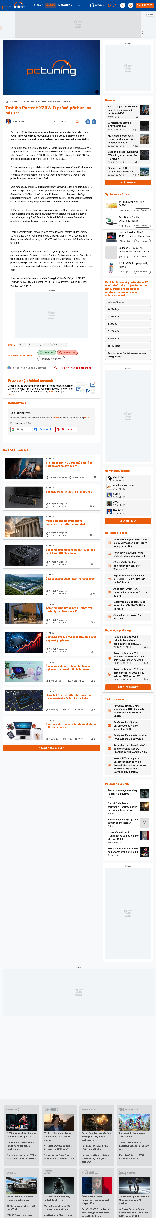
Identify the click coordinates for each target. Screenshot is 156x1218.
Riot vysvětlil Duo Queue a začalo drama (132, 1135)
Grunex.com (113, 855)
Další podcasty (128, 687)
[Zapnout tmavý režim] (130, 5)
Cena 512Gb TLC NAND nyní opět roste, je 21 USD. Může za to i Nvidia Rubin (95, 1212)
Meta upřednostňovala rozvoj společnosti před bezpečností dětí (67, 522)
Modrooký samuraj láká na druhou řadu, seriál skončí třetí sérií (57, 1136)
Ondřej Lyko (55, 710)
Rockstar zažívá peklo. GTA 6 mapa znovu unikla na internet (21, 1157)
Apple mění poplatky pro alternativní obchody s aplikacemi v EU (69, 609)
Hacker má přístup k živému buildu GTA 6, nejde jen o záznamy (95, 1158)
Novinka (16, 101)
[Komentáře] (77, 121)
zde (51, 391)
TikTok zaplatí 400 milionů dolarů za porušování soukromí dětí (69, 464)
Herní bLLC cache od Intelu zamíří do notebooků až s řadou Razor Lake (68, 697)
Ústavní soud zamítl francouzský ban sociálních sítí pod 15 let (123, 836)
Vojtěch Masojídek (58, 477)
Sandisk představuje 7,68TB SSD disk (69, 491)
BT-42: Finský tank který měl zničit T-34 (20, 1208)
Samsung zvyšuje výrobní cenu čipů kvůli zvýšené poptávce (71, 638)
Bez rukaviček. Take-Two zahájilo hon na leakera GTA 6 (59, 1157)
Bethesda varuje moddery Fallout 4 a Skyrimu (122, 792)
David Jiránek (55, 681)
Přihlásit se (144, 5)
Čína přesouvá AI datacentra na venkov (70, 579)
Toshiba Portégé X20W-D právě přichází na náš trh (46, 101)
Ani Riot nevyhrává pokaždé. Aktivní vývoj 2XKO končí (58, 1147)
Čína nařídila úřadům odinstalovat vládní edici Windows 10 (71, 726)
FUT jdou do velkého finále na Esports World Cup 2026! (123, 850)
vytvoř (87, 418)
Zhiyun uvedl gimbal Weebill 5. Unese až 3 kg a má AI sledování (134, 1200)
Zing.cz (111, 797)
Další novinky (127, 182)
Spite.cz (111, 813)
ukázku (11, 394)
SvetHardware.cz (116, 842)
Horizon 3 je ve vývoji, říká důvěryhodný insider (123, 821)
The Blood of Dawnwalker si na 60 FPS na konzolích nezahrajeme (20, 1145)
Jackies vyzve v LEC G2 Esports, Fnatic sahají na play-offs (134, 1145)
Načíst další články (51, 748)
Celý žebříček (128, 521)
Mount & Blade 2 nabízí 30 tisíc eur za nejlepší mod (57, 1208)
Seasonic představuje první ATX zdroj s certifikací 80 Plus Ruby (70, 551)
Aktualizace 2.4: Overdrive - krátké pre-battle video (20, 1198)
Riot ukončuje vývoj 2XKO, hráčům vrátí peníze (132, 1157)
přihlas (56, 418)
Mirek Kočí (18, 121)
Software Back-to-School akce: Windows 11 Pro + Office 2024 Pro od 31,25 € (134, 1212)
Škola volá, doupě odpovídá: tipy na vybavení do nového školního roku (68, 667)
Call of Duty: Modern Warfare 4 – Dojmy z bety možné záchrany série (122, 807)
